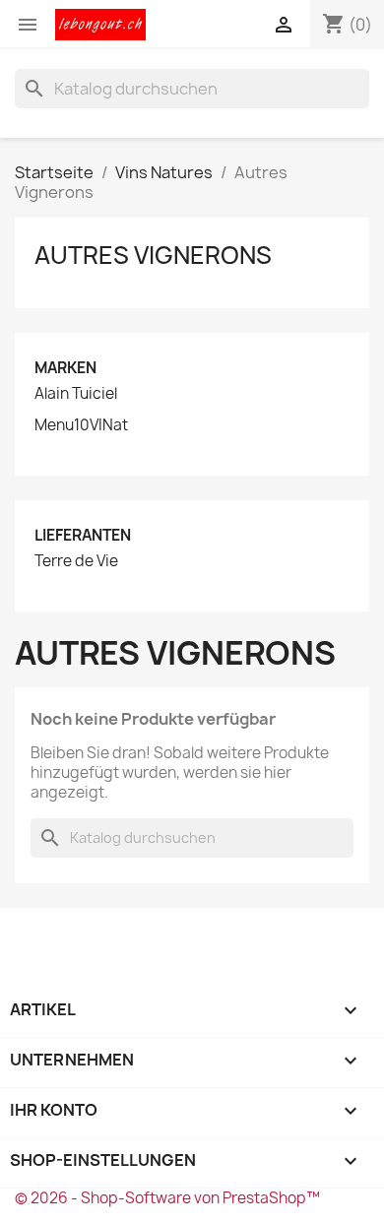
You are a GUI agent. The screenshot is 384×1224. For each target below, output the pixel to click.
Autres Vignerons (153, 255)
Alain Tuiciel (75, 394)
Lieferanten (82, 535)
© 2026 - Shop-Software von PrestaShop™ (167, 1198)
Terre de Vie (76, 561)
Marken (65, 367)
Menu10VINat (81, 425)
